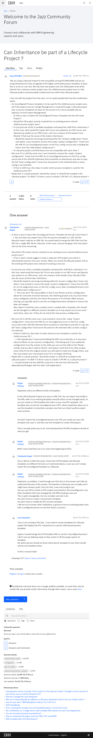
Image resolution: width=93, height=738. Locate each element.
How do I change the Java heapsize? (22, 696)
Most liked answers (47, 195)
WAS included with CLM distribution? (22, 719)
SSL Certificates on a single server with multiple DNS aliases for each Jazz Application (43, 710)
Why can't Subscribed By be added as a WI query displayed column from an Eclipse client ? (45, 699)
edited (65, 76)
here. (80, 589)
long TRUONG (16, 76)
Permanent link (15, 224)
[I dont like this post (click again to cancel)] (87, 182)
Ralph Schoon (20, 384)
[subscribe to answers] (6, 643)
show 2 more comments (35, 558)
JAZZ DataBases (13, 705)
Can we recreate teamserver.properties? (23, 713)
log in (22, 574)
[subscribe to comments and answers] (6, 648)
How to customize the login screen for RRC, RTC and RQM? (31, 716)
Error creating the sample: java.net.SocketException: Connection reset (36, 708)
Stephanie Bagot (14, 228)
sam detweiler (23, 517)
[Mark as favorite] (12, 182)
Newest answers (65, 195)
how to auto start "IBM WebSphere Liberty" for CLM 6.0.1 (31, 702)
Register (13, 574)
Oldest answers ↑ (47, 199)
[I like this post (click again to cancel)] (82, 182)
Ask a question (12, 599)
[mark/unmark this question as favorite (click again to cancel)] (12, 182)
